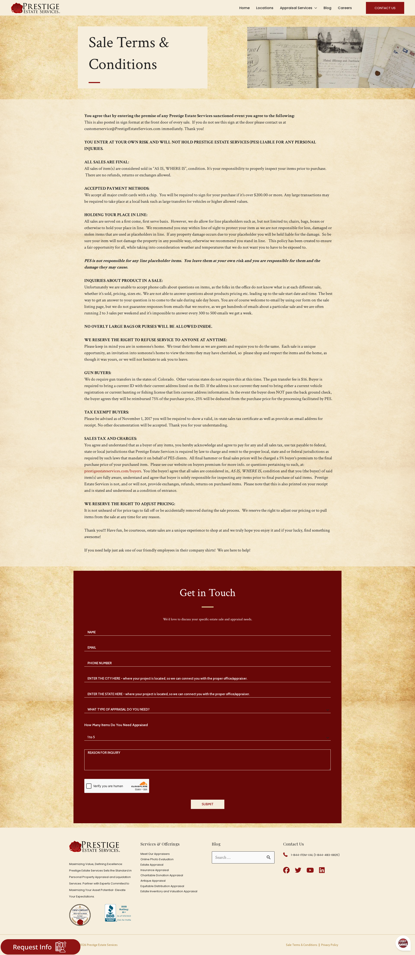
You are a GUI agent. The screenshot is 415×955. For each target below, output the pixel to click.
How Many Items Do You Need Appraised (116, 725)
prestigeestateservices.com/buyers (112, 471)
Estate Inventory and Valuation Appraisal (168, 891)
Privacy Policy (329, 945)
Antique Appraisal (153, 881)
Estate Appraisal (151, 865)
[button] (381, 8)
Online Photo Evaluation (157, 859)
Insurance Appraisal (154, 870)
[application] (314, 7)
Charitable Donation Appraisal (161, 875)
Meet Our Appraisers (155, 854)
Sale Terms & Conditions (301, 945)
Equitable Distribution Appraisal (162, 886)
